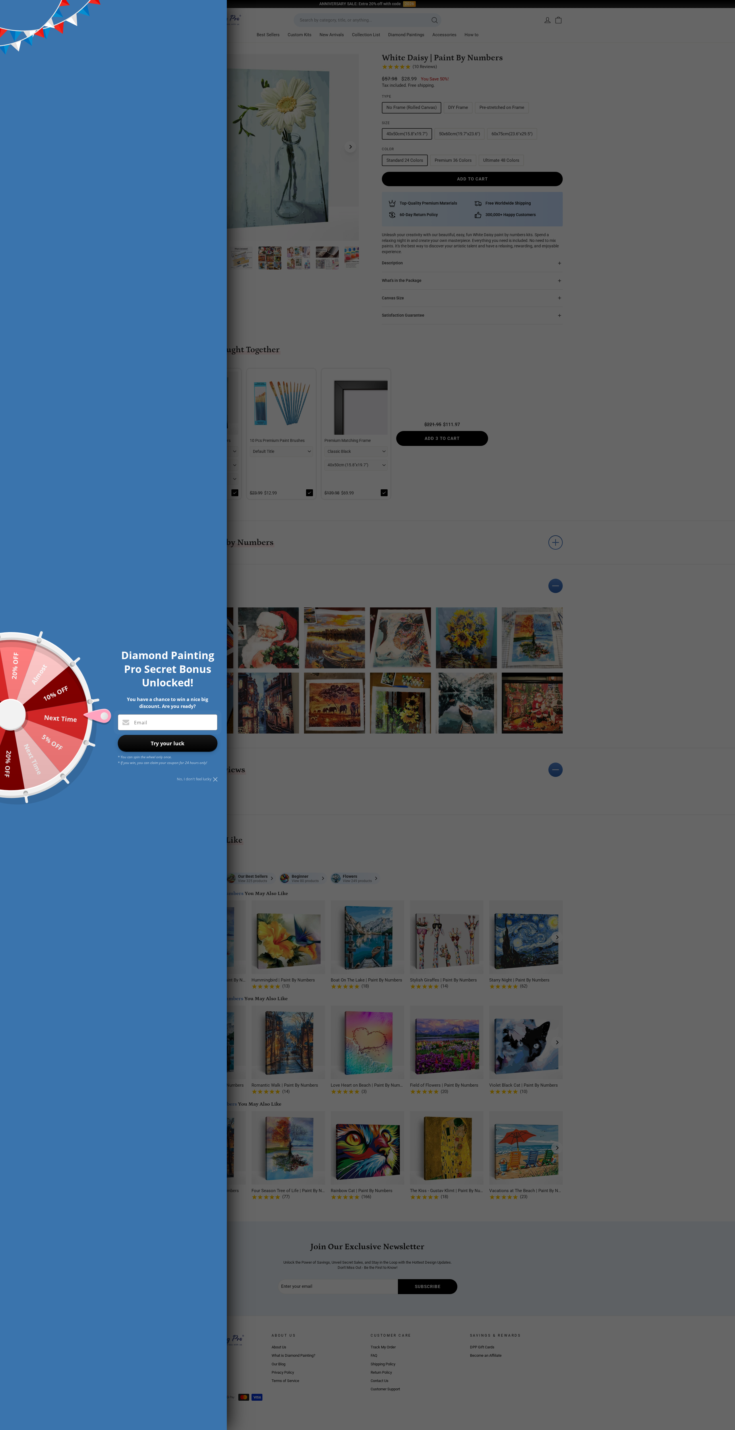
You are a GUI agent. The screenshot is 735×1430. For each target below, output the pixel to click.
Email (140, 722)
